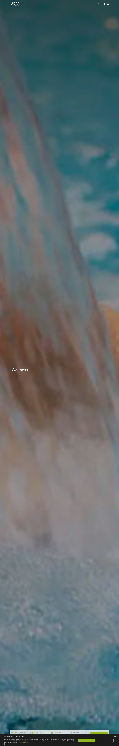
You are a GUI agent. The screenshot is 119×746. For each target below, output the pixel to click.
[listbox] (115, 736)
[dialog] (59, 740)
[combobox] (100, 3)
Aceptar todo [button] (87, 740)
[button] (40, 744)
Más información (24, 742)
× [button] (117, 736)
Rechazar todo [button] (104, 740)
